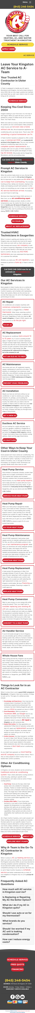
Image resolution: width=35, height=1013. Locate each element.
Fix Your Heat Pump (13, 527)
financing (26, 583)
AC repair (26, 720)
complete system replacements (13, 146)
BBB (14, 714)
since (12, 709)
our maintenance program (17, 544)
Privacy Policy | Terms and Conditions (17, 1012)
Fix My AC (7, 325)
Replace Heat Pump (13, 591)
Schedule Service (17, 101)
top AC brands (6, 153)
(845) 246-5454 (24, 6)
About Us (28, 836)
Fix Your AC (17, 221)
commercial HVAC (13, 140)
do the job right (19, 320)
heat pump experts (24, 480)
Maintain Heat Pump (13, 560)
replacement (21, 728)
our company (22, 245)
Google (22, 714)
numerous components (11, 307)
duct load (16, 746)
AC (13, 858)
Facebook (8, 714)
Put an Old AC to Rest (14, 356)
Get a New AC (9, 415)
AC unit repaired (22, 260)
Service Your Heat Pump (15, 496)
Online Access (13, 1011)
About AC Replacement (17, 226)
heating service (23, 858)
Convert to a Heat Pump (15, 623)
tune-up (18, 262)
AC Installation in (23, 272)
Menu (26, 2)
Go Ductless (9, 440)
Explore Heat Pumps (17, 841)
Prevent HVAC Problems (15, 383)
